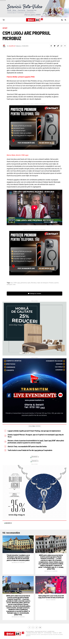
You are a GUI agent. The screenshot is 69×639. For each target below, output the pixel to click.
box (12, 282)
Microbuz (34, 282)
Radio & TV (40, 632)
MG (47, 599)
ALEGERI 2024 (50, 631)
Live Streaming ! (48, 632)
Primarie (51, 282)
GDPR (60, 632)
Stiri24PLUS (12, 46)
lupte (28, 282)
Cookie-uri (55, 632)
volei (14, 284)
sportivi (56, 282)
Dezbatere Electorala (32, 632)
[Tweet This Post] (54, 45)
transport (9, 284)
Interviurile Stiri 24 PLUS (41, 631)
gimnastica (23, 282)
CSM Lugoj (16, 282)
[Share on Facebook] (51, 45)
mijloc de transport (42, 282)
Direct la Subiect (30, 631)
